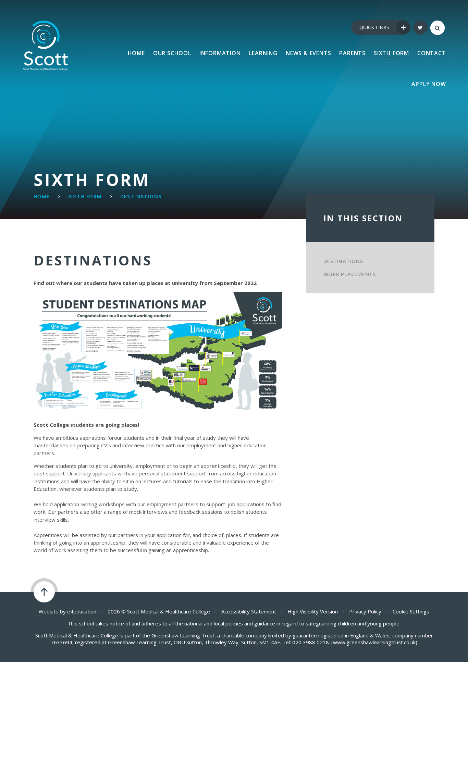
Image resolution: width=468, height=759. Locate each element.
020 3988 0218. (311, 642)
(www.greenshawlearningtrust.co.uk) (373, 642)
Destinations (141, 196)
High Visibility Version (312, 611)
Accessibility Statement (248, 611)
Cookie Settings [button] (411, 611)
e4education (81, 611)
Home (42, 196)
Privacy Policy (365, 611)
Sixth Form (85, 196)
